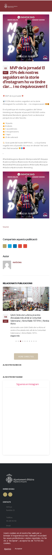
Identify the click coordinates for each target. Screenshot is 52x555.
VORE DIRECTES (26, 356)
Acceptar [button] (18, 548)
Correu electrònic (25, 246)
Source (6, 227)
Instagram (10, 494)
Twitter (10, 246)
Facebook (5, 246)
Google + (20, 246)
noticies (17, 262)
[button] (16, 341)
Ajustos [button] (7, 548)
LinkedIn (15, 246)
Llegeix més (15, 336)
